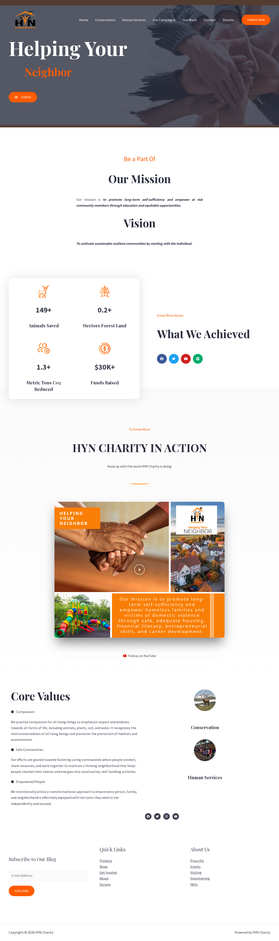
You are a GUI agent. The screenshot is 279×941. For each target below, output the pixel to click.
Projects (106, 860)
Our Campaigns (164, 20)
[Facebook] (162, 359)
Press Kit (197, 860)
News (104, 866)
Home (83, 20)
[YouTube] (175, 816)
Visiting (196, 872)
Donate (228, 20)
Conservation (105, 20)
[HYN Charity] (25, 19)
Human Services (134, 20)
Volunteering (200, 878)
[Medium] (198, 359)
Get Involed (108, 872)
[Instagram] (166, 816)
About (104, 878)
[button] (23, 97)
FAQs (194, 884)
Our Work (190, 20)
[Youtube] (186, 359)
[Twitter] (174, 359)
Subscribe (21, 891)
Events (195, 866)
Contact (210, 20)
